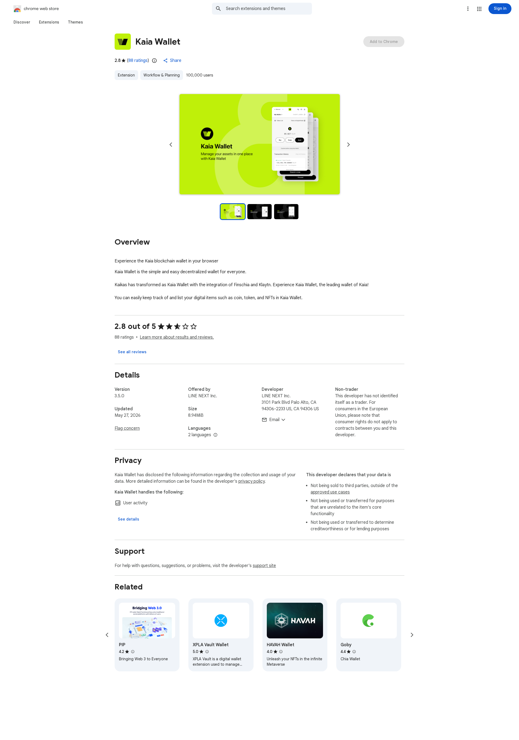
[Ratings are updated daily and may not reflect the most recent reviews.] (154, 60)
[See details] (128, 519)
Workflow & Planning (162, 75)
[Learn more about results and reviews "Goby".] (354, 651)
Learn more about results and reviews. (177, 337)
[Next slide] (348, 144)
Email (274, 419)
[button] (479, 9)
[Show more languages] (215, 435)
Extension (126, 75)
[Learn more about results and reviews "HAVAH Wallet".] (280, 651)
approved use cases (330, 492)
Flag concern (127, 428)
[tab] (22, 22)
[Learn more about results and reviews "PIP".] (132, 651)
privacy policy (251, 481)
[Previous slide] (170, 144)
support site (264, 565)
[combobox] (269, 8)
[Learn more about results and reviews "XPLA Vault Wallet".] (206, 651)
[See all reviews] (132, 351)
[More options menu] (468, 8)
